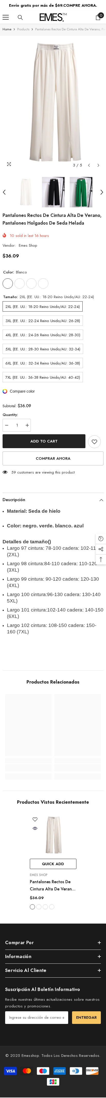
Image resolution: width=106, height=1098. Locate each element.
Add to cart (44, 441)
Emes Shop (28, 245)
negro (38, 906)
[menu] (6, 17)
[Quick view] (35, 828)
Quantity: (10, 415)
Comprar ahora (53, 458)
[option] (53, 103)
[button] (88, 165)
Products (23, 29)
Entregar (86, 1017)
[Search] (20, 17)
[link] (28, 767)
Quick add (53, 864)
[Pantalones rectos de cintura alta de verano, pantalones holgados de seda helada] (53, 835)
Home (7, 29)
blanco (32, 906)
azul (51, 906)
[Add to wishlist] (94, 441)
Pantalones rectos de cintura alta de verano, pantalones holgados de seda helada (53, 886)
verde (45, 906)
